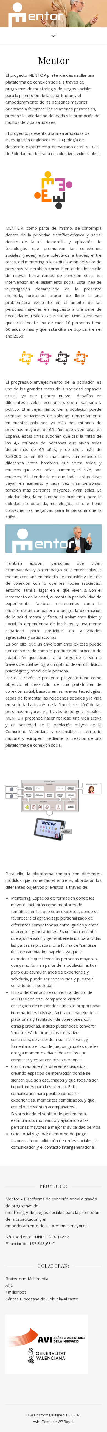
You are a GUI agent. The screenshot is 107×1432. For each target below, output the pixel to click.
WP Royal (65, 1421)
